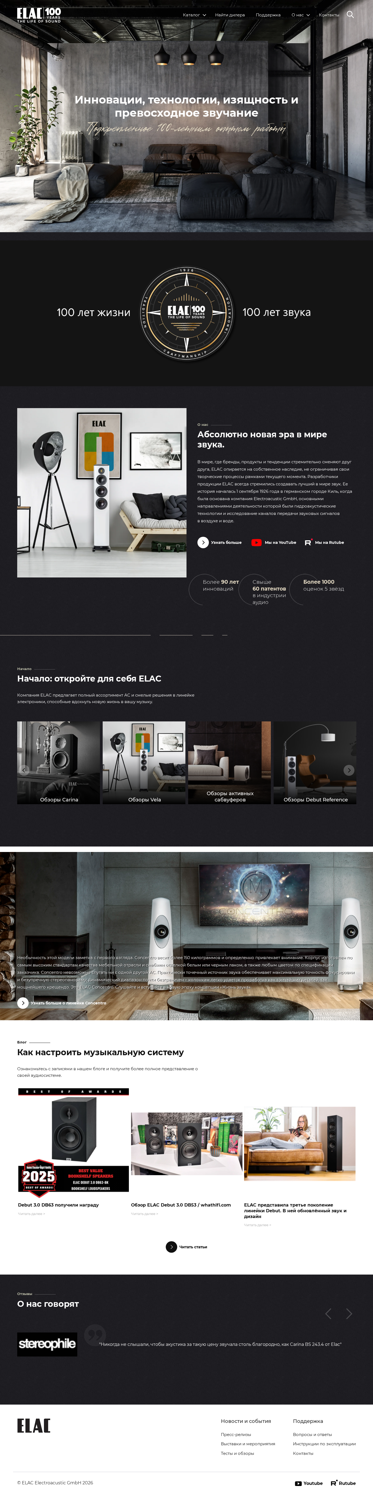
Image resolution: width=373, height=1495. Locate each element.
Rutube (347, 1483)
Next (349, 770)
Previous (24, 770)
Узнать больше (226, 542)
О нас (298, 14)
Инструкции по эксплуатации (324, 1443)
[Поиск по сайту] (350, 15)
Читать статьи (193, 1247)
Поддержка (268, 14)
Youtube (313, 1483)
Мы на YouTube (280, 542)
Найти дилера (230, 14)
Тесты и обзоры (237, 1453)
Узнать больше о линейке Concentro (68, 1003)
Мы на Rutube (329, 542)
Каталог (191, 14)
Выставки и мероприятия (248, 1443)
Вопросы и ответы (312, 1434)
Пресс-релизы (236, 1434)
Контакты (329, 14)
